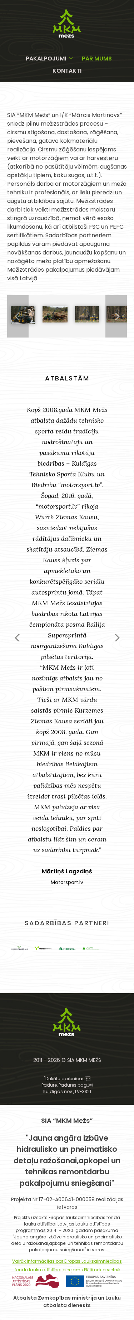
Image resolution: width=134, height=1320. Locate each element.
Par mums (97, 58)
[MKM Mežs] (67, 35)
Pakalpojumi (46, 58)
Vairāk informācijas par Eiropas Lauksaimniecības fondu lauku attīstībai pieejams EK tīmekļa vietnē (67, 1265)
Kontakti (67, 71)
